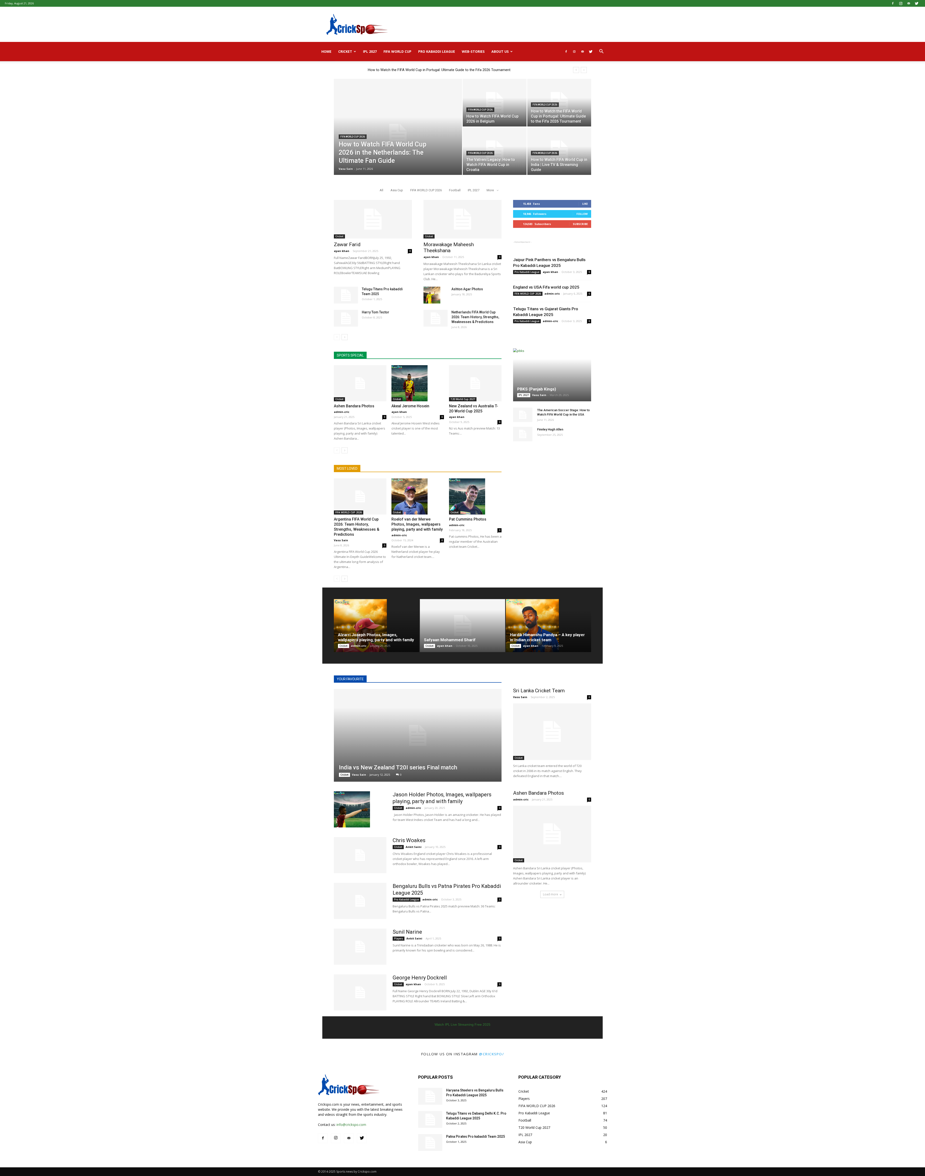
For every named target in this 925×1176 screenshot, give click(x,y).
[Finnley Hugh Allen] (522, 434)
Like (585, 203)
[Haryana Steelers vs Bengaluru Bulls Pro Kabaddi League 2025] (430, 1096)
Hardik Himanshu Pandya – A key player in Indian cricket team (547, 637)
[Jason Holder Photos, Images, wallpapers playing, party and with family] (352, 809)
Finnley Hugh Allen (550, 429)
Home (326, 51)
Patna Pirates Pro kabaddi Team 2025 (475, 1136)
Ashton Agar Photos (467, 289)
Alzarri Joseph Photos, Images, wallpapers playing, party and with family (376, 637)
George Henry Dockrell (420, 978)
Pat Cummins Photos (467, 519)
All (381, 190)
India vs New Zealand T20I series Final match (398, 767)
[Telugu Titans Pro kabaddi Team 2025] (346, 295)
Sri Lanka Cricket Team (539, 691)
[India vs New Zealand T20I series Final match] (418, 735)
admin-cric (341, 412)
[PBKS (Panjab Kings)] (552, 374)
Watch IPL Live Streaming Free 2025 (462, 1024)
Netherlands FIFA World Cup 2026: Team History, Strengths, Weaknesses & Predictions (475, 317)
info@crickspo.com (351, 1124)
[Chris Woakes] (360, 855)
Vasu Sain (346, 169)
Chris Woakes (409, 840)
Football (455, 190)
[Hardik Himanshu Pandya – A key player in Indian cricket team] (548, 625)
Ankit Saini (414, 847)
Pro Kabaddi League (436, 51)
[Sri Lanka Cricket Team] (552, 731)
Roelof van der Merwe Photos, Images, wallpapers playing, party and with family (417, 524)
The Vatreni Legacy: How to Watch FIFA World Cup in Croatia (416, 70)
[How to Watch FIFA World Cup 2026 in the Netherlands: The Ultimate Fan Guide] (398, 134)
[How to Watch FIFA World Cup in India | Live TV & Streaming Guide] (559, 151)
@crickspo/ (491, 1053)
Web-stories (473, 51)
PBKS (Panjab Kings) (536, 389)
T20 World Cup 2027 (462, 399)
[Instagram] (900, 3)
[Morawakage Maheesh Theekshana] (462, 219)
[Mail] (908, 3)
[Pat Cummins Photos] (475, 496)
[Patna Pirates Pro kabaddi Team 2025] (430, 1142)
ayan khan (341, 251)
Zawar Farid (347, 244)
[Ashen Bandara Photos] (360, 383)
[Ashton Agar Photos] (431, 295)
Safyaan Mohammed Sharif (450, 639)
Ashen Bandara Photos (354, 406)
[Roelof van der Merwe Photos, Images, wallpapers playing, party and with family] (417, 496)
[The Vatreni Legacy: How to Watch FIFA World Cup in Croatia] (495, 151)
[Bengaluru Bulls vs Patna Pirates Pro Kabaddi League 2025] (360, 901)
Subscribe (580, 224)
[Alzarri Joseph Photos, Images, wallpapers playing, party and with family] (376, 625)
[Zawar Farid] (373, 219)
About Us (500, 51)
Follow (582, 214)
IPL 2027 (370, 51)
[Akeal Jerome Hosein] (417, 383)
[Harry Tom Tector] (346, 318)
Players (398, 938)
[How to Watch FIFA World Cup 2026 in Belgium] (495, 102)
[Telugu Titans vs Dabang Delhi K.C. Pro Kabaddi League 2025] (430, 1119)
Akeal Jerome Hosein (410, 406)
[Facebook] (892, 3)
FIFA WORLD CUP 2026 (352, 136)
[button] (601, 52)
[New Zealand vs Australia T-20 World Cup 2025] (475, 383)
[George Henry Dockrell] (360, 992)
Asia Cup (396, 190)
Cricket (345, 51)
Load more (550, 894)
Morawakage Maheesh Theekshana (448, 247)
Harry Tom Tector (375, 312)
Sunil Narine (407, 932)
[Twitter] (916, 3)
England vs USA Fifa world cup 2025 (546, 287)
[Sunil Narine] (360, 947)
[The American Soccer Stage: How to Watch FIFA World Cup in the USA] (522, 415)
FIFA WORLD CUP (397, 51)
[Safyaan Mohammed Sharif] (462, 625)
